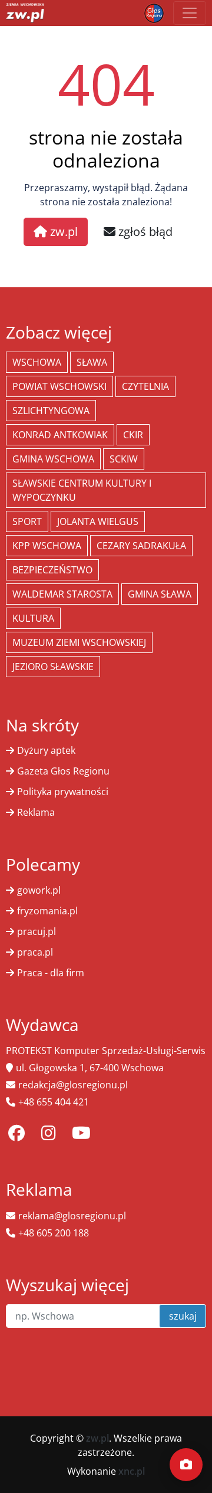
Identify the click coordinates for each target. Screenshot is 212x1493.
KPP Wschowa (46, 545)
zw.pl (62, 231)
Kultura (33, 618)
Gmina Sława (159, 594)
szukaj (183, 1316)
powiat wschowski (59, 386)
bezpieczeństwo (52, 569)
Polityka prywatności (62, 791)
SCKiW (124, 458)
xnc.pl (131, 1471)
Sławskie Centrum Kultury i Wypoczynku (81, 490)
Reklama (36, 812)
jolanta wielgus (97, 521)
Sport (27, 521)
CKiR (133, 434)
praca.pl (35, 952)
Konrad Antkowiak (60, 434)
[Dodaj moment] (186, 1464)
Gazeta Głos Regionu (63, 770)
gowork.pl (39, 890)
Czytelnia (145, 386)
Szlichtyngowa (51, 410)
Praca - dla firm (50, 972)
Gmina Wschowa (53, 458)
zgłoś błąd (144, 231)
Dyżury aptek (46, 750)
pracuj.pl (36, 931)
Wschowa (36, 362)
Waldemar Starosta (62, 594)
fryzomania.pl (47, 910)
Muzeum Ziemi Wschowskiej (79, 642)
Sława (92, 362)
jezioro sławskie (53, 666)
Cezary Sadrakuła (141, 545)
